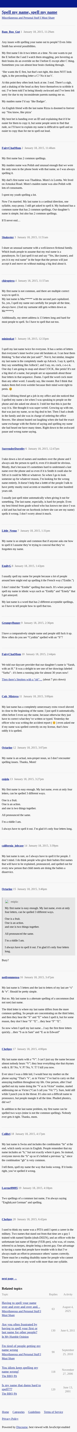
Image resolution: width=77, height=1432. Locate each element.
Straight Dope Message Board (19, 3)
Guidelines (34, 1411)
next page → (9, 1278)
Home (5, 1411)
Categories (19, 1411)
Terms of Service (53, 1411)
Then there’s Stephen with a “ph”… (22, 679)
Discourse (22, 1427)
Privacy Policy (10, 1418)
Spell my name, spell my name (29, 12)
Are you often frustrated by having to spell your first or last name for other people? (19, 1328)
